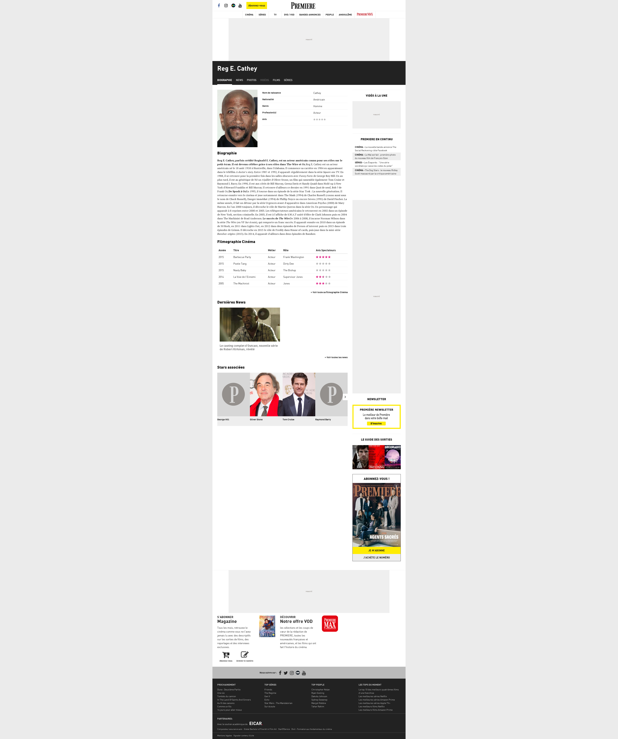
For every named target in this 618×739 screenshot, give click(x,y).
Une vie (221, 692)
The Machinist (241, 283)
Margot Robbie (318, 703)
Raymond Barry (323, 419)
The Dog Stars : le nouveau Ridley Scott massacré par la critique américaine (376, 172)
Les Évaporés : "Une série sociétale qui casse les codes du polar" (374, 164)
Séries (262, 14)
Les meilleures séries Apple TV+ (374, 703)
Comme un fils (224, 706)
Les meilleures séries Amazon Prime (377, 699)
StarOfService (284, 729)
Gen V (267, 696)
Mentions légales (224, 735)
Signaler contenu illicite (244, 735)
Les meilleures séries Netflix (373, 696)
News (239, 80)
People (330, 14)
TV (275, 14)
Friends (268, 689)
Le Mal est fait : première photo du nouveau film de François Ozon (375, 156)
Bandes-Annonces (310, 14)
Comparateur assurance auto (229, 729)
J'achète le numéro (376, 557)
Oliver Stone (256, 419)
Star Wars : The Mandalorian (278, 703)
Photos (251, 80)
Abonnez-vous (256, 5)
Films (276, 80)
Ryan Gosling (317, 692)
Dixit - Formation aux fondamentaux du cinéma (311, 729)
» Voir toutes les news (336, 357)
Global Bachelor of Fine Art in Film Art (260, 729)
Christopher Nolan (320, 689)
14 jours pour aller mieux (229, 709)
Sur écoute (269, 706)
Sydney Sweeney (319, 699)
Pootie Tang (240, 263)
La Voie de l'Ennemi (244, 276)
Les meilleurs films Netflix (372, 706)
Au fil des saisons (225, 703)
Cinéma (249, 14)
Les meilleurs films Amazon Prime (376, 709)
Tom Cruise (288, 419)
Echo (266, 699)
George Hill (223, 419)
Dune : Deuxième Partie (228, 689)
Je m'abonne (376, 550)
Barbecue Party (242, 257)
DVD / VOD (289, 14)
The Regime (270, 692)
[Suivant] (345, 397)
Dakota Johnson (319, 696)
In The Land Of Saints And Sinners (234, 699)
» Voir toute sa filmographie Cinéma (329, 292)
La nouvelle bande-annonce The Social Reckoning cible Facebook (375, 149)
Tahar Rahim (317, 706)
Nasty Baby (239, 270)
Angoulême (345, 14)
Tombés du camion (226, 696)
